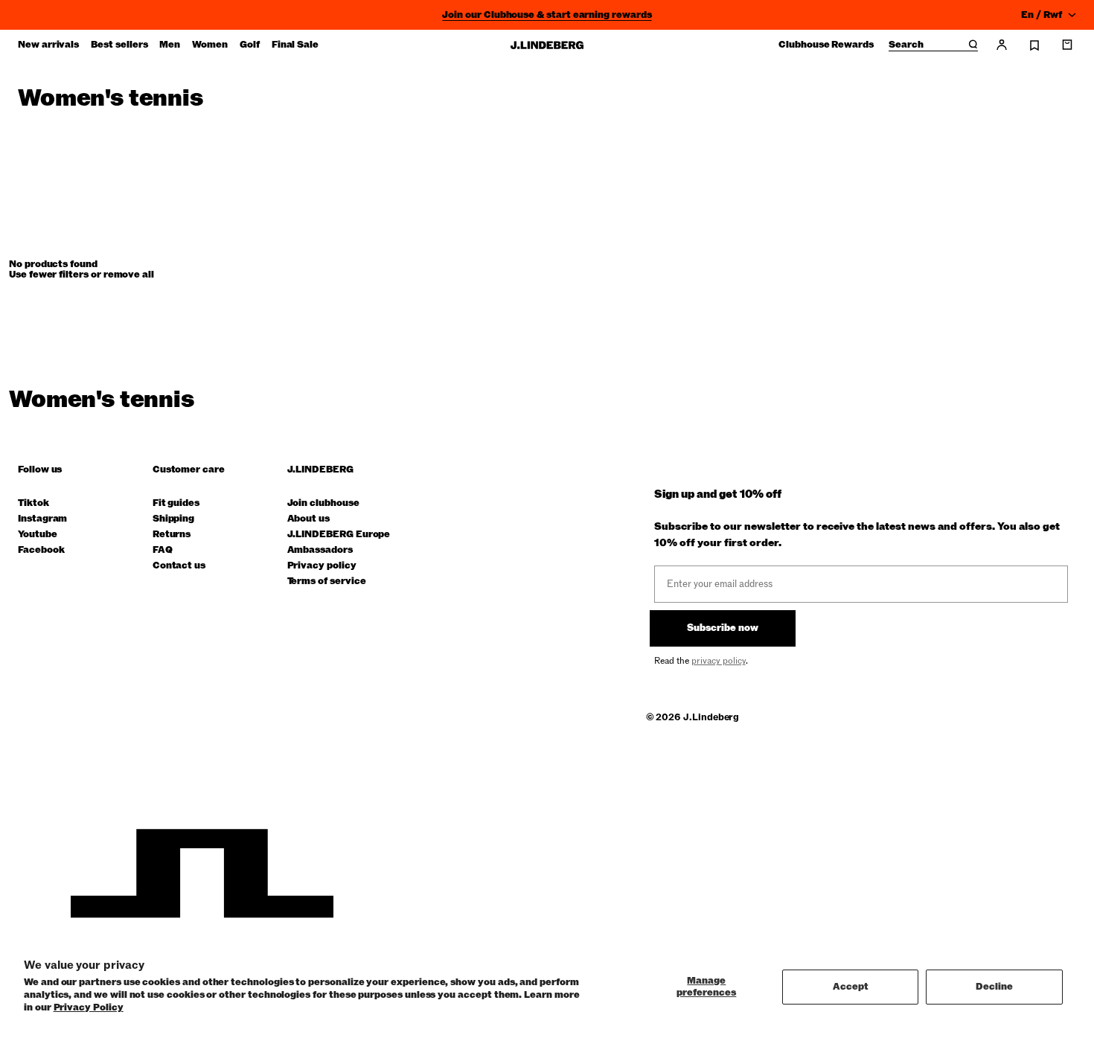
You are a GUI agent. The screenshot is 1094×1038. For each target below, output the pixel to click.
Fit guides (176, 503)
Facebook (41, 550)
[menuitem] (48, 45)
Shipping (173, 519)
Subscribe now (722, 628)
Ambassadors (320, 550)
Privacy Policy (89, 1007)
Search (906, 45)
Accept (851, 986)
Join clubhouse (323, 503)
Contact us (179, 566)
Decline (994, 986)
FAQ (163, 550)
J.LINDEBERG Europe (339, 534)
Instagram (42, 519)
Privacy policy (321, 566)
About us (308, 519)
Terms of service (326, 581)
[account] (1001, 45)
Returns (172, 534)
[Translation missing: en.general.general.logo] (547, 45)
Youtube (37, 534)
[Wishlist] (1034, 45)
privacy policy (718, 661)
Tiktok (33, 503)
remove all (128, 274)
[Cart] (1067, 45)
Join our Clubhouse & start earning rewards (546, 15)
